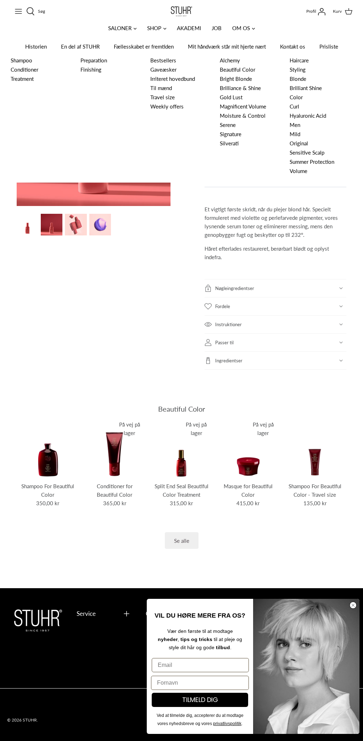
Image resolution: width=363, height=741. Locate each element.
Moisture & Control (243, 115)
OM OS (241, 28)
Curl (294, 106)
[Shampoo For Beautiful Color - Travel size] (315, 450)
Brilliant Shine (306, 87)
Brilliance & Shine (240, 87)
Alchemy (230, 60)
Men (295, 124)
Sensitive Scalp (307, 152)
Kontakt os (292, 46)
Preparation (93, 60)
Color (296, 97)
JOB (217, 28)
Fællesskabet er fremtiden (144, 46)
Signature (230, 134)
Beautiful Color (237, 69)
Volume (298, 170)
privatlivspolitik (227, 723)
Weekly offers (167, 106)
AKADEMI (189, 28)
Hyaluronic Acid (308, 115)
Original (299, 143)
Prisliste (328, 46)
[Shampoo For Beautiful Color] (48, 450)
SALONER (120, 28)
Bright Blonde (236, 78)
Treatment (22, 78)
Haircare (299, 60)
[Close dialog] (353, 605)
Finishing (90, 69)
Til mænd (161, 87)
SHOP (154, 28)
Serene (228, 124)
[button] (275, 288)
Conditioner (24, 69)
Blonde (298, 78)
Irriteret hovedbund (172, 78)
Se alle (181, 540)
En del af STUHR (80, 46)
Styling (298, 69)
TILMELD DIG (200, 699)
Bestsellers (163, 60)
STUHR (30, 720)
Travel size (162, 97)
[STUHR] (181, 11)
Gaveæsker (163, 69)
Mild (295, 134)
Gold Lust (231, 97)
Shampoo (21, 60)
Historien (36, 46)
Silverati (229, 143)
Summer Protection (312, 161)
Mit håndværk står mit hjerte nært (227, 46)
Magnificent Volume (243, 106)
